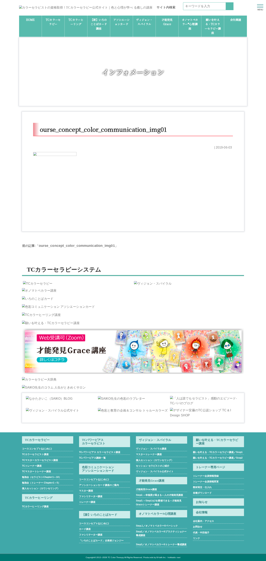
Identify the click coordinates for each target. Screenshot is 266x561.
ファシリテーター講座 (91, 496)
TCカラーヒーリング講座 (35, 506)
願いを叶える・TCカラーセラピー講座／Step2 (218, 457)
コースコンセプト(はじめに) (37, 448)
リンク (196, 538)
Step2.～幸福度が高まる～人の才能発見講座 (159, 495)
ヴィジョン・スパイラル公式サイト (155, 471)
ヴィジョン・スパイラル (155, 439)
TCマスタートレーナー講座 (36, 471)
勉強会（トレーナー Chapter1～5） (41, 482)
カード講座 (85, 529)
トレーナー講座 (87, 502)
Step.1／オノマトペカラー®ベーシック (157, 525)
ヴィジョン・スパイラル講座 (151, 448)
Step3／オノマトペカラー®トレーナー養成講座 (161, 544)
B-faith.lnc (161, 557)
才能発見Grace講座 (146, 489)
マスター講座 (86, 490)
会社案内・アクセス (203, 521)
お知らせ (202, 502)
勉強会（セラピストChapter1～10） (41, 477)
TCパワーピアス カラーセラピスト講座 (100, 452)
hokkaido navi (174, 557)
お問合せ (197, 526)
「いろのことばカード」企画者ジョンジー (101, 540)
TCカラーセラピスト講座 (35, 454)
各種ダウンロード (202, 493)
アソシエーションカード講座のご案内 (99, 485)
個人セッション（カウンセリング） (41, 488)
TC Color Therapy (116, 557)
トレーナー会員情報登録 (206, 476)
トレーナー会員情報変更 (206, 481)
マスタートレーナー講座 (149, 454)
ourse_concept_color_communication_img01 (77, 246)
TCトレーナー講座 (32, 465)
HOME (30, 20)
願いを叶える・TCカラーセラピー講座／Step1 (218, 452)
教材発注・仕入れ (202, 487)
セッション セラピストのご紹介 (153, 465)
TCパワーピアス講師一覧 (92, 457)
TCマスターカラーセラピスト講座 (40, 460)
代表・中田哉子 (201, 532)
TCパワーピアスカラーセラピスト (94, 441)
